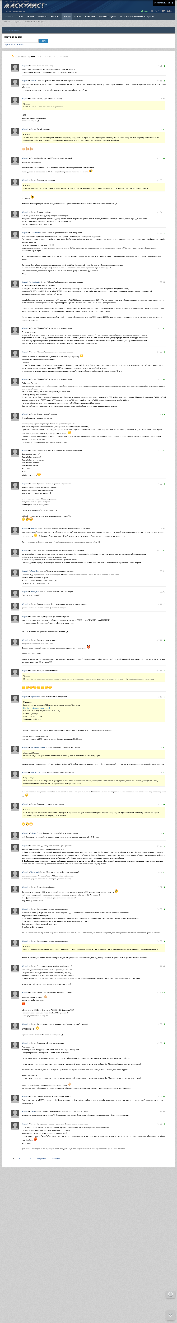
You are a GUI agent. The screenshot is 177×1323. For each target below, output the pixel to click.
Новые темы (90, 16)
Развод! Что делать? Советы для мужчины (60, 833)
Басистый (34, 872)
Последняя (55, 1158)
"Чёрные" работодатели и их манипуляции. (65, 233)
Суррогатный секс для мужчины (50, 1043)
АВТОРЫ (30, 16)
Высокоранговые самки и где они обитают (54, 992)
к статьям (61, 56)
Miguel (17, 22)
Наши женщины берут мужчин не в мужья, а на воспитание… (63, 604)
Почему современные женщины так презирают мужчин (65, 1111)
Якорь (33, 528)
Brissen (33, 81)
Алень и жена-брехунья (47, 414)
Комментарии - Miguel (34, 22)
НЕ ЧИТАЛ (42, 16)
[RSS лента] (12, 56)
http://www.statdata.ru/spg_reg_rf (36, 708)
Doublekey (34, 571)
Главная (6, 22)
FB (152, 11)
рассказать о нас (19, 11)
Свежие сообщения (107, 16)
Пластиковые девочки (46, 180)
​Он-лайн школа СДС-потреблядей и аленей (54, 158)
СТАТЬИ (20, 16)
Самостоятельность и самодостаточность (54, 1096)
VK (158, 11)
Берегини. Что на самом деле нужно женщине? (63, 81)
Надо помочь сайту (45, 66)
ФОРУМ (77, 16)
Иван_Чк (34, 592)
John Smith (35, 233)
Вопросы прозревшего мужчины (66, 747)
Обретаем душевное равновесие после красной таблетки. (66, 528)
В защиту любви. (44, 212)
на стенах (45, 56)
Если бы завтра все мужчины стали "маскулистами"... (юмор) (62, 1024)
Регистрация (160, 2)
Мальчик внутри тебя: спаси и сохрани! (62, 872)
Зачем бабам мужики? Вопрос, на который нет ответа (59, 450)
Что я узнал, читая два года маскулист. (53, 616)
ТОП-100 (67, 16)
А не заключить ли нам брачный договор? (54, 966)
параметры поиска (14, 44)
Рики (32, 1111)
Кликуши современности (47, 640)
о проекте (7, 11)
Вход (170, 2)
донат (145, 11)
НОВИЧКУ (55, 16)
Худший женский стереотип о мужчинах (54, 484)
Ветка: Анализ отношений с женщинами (137, 16)
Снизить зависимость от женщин (59, 571)
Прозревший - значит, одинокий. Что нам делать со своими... (62, 1124)
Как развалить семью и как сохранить (52, 909)
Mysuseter (34, 697)
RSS (171, 11)
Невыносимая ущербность (57, 697)
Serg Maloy (35, 772)
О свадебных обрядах (46, 887)
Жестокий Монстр (38, 747)
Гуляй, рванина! (43, 129)
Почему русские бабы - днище (49, 98)
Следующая (41, 1158)
